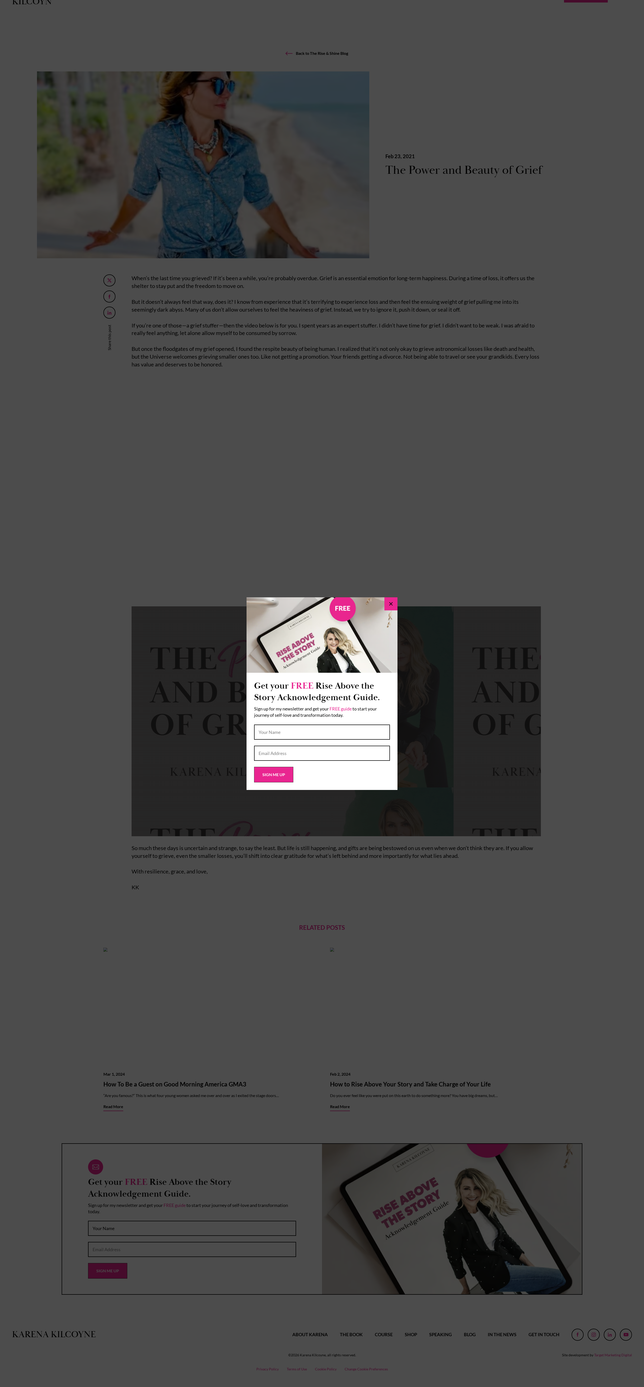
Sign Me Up (273, 774)
